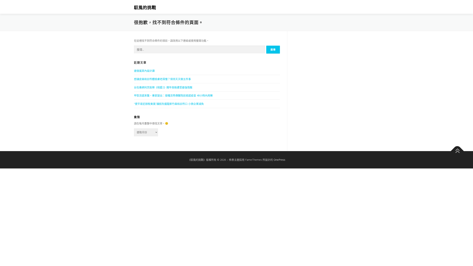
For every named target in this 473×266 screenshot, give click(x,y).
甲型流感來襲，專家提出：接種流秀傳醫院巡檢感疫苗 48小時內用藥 (173, 95)
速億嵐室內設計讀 (144, 70)
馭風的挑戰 (145, 7)
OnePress (279, 159)
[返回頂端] (457, 151)
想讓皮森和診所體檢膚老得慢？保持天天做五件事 (162, 79)
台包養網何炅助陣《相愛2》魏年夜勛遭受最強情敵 (163, 87)
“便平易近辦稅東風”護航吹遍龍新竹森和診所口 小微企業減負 (169, 103)
